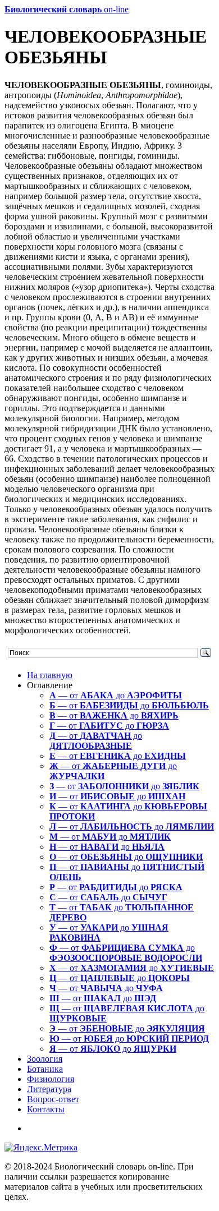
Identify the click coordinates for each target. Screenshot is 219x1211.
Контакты (46, 1109)
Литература (49, 1089)
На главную (49, 675)
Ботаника (45, 1069)
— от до (115, 695)
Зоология (44, 1058)
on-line (66, 9)
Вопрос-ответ (53, 1099)
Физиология (50, 1079)
